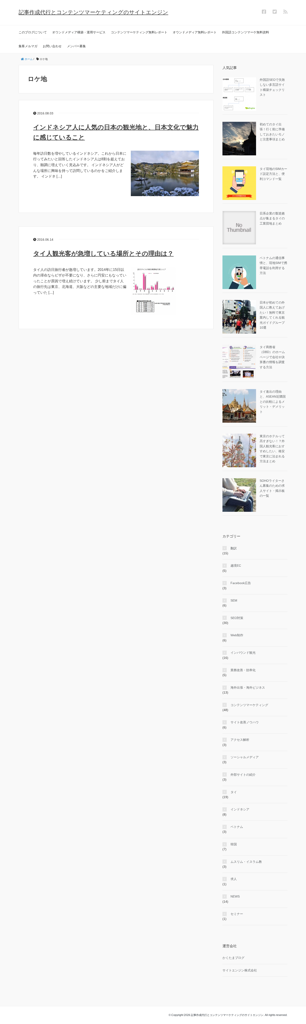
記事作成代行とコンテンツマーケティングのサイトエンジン (93, 12)
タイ (234, 792)
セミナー (237, 914)
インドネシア (240, 809)
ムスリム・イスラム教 (246, 861)
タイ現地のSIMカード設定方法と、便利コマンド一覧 (273, 174)
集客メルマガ (28, 46)
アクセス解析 (240, 739)
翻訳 (234, 548)
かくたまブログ (233, 958)
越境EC (236, 565)
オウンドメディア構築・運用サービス (79, 32)
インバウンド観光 (243, 652)
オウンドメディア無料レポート (195, 32)
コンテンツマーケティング (249, 705)
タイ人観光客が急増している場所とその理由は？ (103, 253)
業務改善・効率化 (243, 670)
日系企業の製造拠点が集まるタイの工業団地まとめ (272, 218)
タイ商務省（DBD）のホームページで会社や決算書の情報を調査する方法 (272, 357)
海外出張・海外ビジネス (248, 687)
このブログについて (33, 32)
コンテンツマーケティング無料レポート (139, 32)
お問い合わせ (52, 46)
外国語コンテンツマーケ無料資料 (245, 32)
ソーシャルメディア (245, 757)
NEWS (235, 896)
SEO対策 (237, 618)
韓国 (234, 844)
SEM (234, 600)
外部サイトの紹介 (243, 774)
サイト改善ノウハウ (245, 722)
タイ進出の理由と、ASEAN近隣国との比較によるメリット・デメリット (273, 401)
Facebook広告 (241, 583)
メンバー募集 (76, 46)
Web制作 (237, 635)
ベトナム (237, 827)
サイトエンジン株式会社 (239, 970)
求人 (234, 879)
